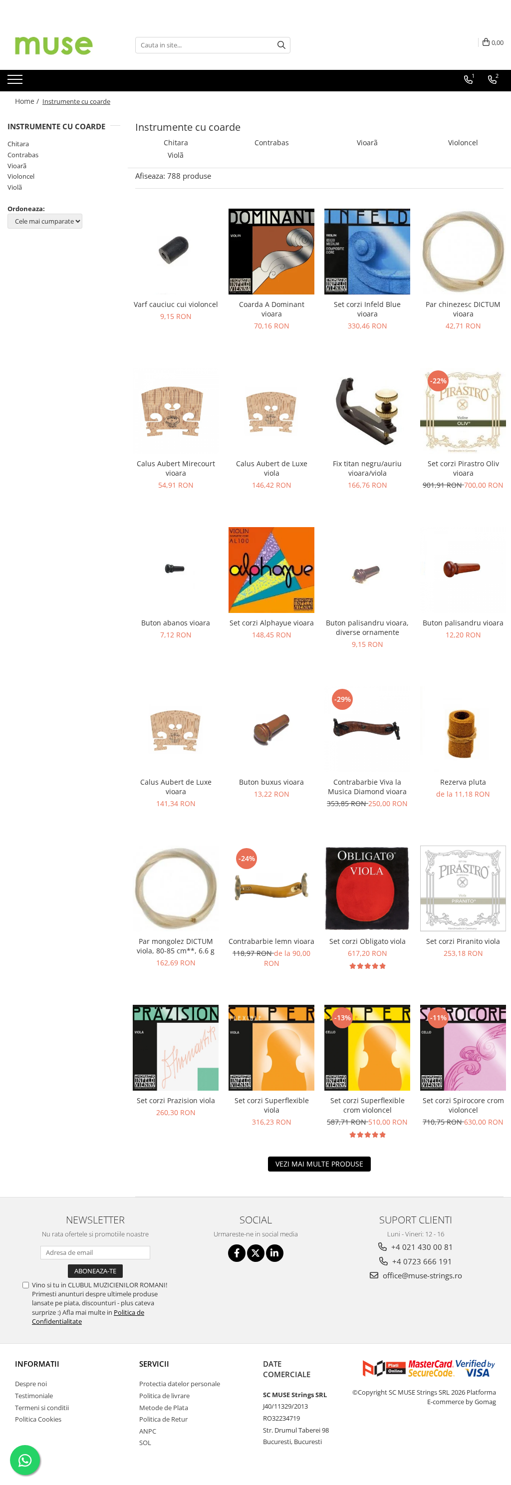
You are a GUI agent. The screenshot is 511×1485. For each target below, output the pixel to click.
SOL (145, 1442)
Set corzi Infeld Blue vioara (367, 308)
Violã (14, 187)
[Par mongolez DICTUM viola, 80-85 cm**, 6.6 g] (176, 888)
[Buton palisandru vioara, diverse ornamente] (367, 570)
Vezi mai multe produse (319, 1164)
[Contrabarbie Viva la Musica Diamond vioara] (367, 729)
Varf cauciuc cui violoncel (176, 304)
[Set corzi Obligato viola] (367, 888)
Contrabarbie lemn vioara (271, 941)
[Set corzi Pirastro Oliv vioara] (463, 411)
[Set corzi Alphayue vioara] (271, 570)
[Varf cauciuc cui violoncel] (176, 252)
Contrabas (22, 154)
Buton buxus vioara (271, 782)
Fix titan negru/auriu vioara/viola (367, 468)
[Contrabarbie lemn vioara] (271, 888)
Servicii (154, 1364)
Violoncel (20, 176)
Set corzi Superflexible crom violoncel (367, 1105)
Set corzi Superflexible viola (272, 1105)
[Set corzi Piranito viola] (463, 888)
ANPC (147, 1431)
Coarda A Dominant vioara (271, 308)
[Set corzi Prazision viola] (176, 1048)
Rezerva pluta (463, 782)
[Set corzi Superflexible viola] (271, 1048)
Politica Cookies (38, 1419)
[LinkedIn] (274, 1253)
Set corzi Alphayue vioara (272, 622)
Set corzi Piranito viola (463, 941)
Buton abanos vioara (175, 622)
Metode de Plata (163, 1407)
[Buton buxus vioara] (271, 729)
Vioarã (16, 165)
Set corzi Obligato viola (367, 941)
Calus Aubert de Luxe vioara (176, 786)
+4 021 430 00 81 (421, 1247)
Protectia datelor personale (179, 1383)
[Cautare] (281, 45)
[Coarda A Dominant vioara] (271, 252)
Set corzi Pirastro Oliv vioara (463, 468)
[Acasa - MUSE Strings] (57, 44)
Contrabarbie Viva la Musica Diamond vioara (367, 786)
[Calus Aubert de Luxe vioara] (176, 729)
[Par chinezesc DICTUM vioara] (463, 252)
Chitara (18, 143)
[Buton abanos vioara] (176, 570)
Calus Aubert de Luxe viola (271, 468)
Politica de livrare (164, 1395)
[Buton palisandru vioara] (463, 570)
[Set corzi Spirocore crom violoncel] (463, 1048)
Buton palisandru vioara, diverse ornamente (367, 627)
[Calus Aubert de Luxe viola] (271, 411)
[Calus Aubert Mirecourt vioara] (176, 411)
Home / (28, 101)
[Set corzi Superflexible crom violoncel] (367, 1048)
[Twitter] (255, 1253)
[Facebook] (237, 1253)
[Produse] (16, 82)
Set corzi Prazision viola (176, 1100)
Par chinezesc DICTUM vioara (463, 308)
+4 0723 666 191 (421, 1261)
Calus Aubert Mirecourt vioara (176, 468)
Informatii (37, 1364)
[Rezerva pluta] (463, 729)
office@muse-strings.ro (421, 1275)
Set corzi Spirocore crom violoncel (463, 1105)
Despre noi (31, 1383)
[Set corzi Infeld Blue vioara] (367, 252)
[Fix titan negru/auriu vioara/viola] (367, 411)
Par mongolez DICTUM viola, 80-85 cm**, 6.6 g (176, 945)
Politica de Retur (163, 1419)
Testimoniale (34, 1395)
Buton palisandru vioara (463, 622)
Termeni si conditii (42, 1407)
